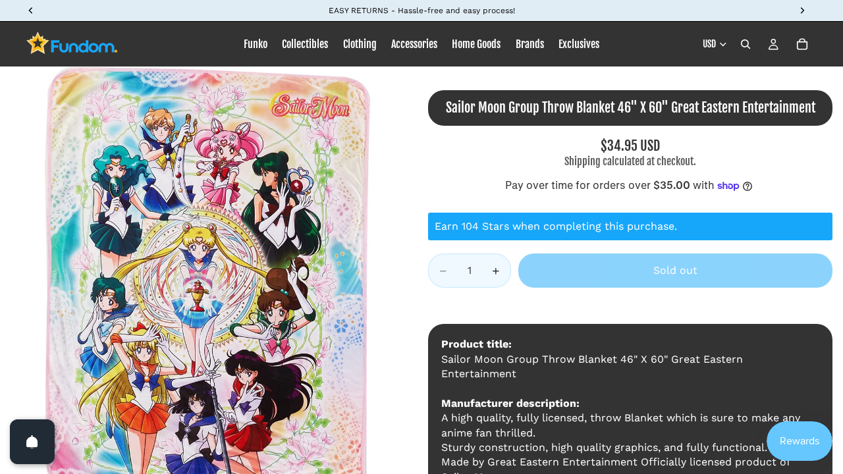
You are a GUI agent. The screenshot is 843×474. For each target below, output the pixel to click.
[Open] (32, 441)
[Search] (745, 44)
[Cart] (802, 44)
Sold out (675, 270)
